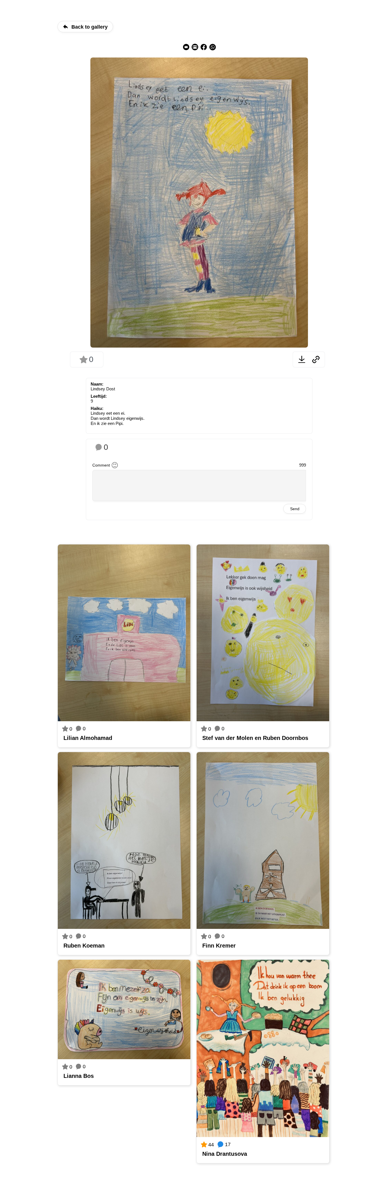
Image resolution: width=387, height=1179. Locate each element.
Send (294, 508)
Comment (101, 465)
